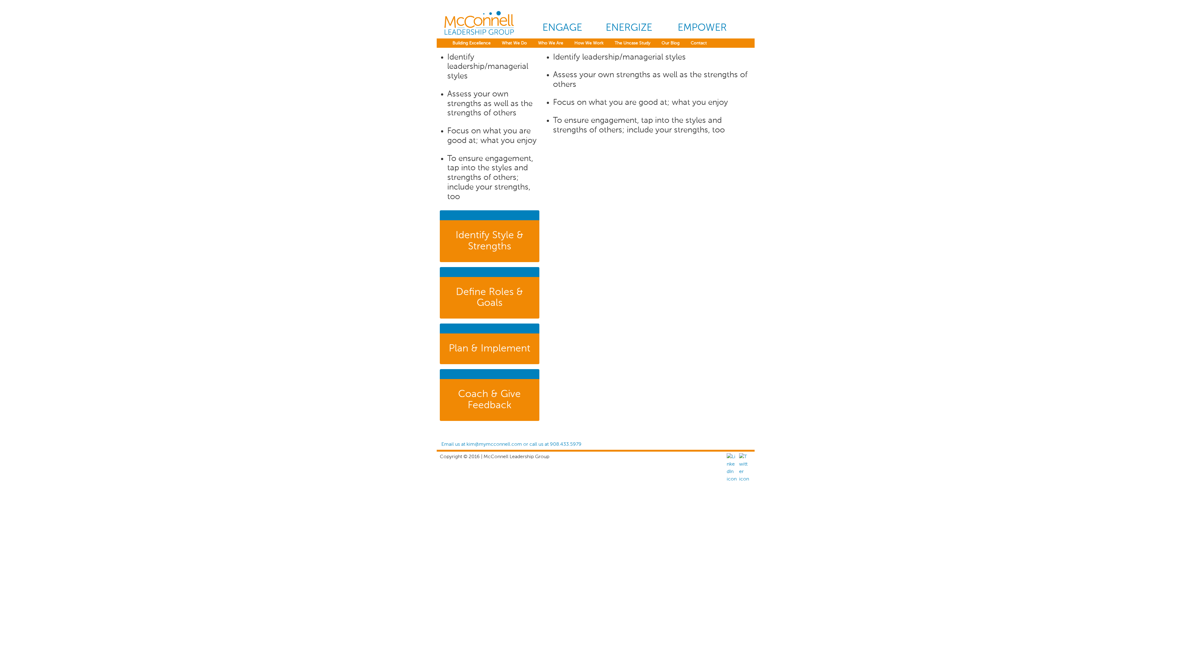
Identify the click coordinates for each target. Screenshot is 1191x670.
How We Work (589, 43)
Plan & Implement (489, 349)
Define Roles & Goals (489, 297)
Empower (702, 28)
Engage (562, 28)
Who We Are (550, 43)
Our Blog (671, 43)
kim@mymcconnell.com (494, 444)
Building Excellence (472, 43)
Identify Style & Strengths (490, 240)
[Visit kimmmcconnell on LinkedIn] (732, 479)
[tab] (490, 236)
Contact (699, 43)
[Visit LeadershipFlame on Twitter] (744, 479)
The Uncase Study (632, 43)
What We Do (514, 43)
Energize (629, 28)
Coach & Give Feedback (489, 399)
